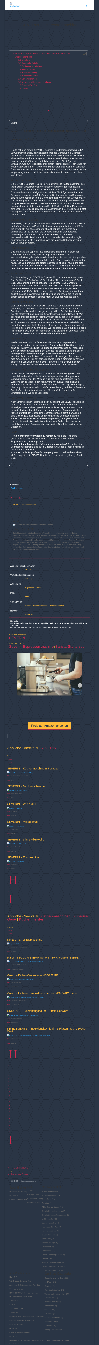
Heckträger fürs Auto (50, 1227)
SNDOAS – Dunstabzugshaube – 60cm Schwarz (37, 1010)
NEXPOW (13, 1277)
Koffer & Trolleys (48, 1243)
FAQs (25, 88)
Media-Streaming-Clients (52, 1255)
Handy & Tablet (50, 1302)
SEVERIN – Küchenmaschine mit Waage (33, 768)
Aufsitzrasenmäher (49, 1195)
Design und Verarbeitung (32, 66)
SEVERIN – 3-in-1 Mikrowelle (25, 839)
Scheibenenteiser (16, 1289)
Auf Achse (48, 1314)
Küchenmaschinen (55, 916)
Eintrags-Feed (33, 1195)
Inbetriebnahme (28, 69)
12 (9, 1098)
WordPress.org (33, 1203)
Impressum (14, 1196)
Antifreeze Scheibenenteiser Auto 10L (24, 1285)
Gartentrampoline (49, 1223)
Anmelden (31, 1191)
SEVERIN (29, 615)
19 (9, 1122)
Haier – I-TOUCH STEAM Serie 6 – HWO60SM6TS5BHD (43, 957)
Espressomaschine (40, 606)
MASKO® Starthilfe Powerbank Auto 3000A (26, 1316)
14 (9, 1105)
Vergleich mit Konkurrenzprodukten (36, 82)
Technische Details (30, 63)
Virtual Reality (50, 1321)
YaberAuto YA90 (16, 1309)
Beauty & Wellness (52, 1329)
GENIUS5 (13, 1328)
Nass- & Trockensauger (51, 1262)
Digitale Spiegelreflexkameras (54, 1215)
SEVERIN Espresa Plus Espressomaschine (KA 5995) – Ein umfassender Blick (42, 55)
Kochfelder (46, 1239)
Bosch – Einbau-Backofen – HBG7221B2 (33, 975)
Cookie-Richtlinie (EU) (18, 1200)
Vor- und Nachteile (29, 79)
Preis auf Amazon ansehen (49, 725)
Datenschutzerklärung (18, 1192)
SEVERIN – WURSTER (22, 804)
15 (9, 1108)
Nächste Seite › (51, 1270)
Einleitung (26, 60)
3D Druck (48, 1325)
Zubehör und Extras (30, 76)
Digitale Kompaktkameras (52, 1211)
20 (9, 1125)
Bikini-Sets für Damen (50, 1207)
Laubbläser (46, 1247)
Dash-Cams (46, 1199)
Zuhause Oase (17, 498)
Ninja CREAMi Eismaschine (24, 939)
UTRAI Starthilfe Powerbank (20, 1297)
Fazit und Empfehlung (31, 85)
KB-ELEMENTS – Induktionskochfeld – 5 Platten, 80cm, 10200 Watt (46, 1030)
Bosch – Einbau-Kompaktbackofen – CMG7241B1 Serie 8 (43, 993)
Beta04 (12, 1305)
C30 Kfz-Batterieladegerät (20, 1332)
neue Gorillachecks (52, 1317)
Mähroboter (46, 1251)
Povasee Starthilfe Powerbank (21, 1320)
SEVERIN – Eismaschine (23, 857)
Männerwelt (49, 1306)
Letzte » (61, 1270)
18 (9, 1118)
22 (9, 1132)
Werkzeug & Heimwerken (54, 1294)
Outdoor (47, 1310)
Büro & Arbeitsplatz (52, 1290)
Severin (28, 606)
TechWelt (48, 1282)
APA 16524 (13, 1301)
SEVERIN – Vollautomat (22, 821)
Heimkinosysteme (49, 1231)
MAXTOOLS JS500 (17, 1324)
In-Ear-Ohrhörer (48, 1235)
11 (9, 1095)
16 (9, 1112)
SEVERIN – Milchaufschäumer (26, 786)
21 (9, 1128)
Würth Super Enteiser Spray (20, 1281)
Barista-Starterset (57, 606)
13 (9, 1102)
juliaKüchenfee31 (23, 529)
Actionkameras (48, 1191)
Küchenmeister (31, 919)
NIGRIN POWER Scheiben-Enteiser (23, 1293)
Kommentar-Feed (34, 1199)
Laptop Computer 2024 (51, 1266)
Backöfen (45, 1203)
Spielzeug (48, 1286)
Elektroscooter (47, 1219)
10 (9, 1092)
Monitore (45, 1258)
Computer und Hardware (54, 1278)
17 (9, 1115)
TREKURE (13, 1313)
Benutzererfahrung (29, 73)
